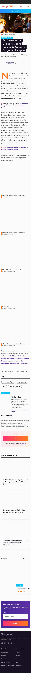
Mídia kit (18, 665)
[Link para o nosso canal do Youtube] (11, 643)
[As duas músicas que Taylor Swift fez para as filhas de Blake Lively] (15, 468)
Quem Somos (5, 648)
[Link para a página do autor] (3, 63)
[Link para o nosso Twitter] (8, 643)
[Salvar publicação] (27, 480)
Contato (3, 655)
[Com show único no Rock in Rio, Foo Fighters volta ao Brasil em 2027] (15, 499)
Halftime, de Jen (16, 356)
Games (18, 652)
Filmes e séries (19, 648)
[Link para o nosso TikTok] (14, 643)
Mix (17, 662)
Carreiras (4, 659)
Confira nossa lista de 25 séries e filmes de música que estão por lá (15, 105)
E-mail (4, 612)
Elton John (24, 363)
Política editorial (5, 662)
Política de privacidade (7, 665)
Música (18, 655)
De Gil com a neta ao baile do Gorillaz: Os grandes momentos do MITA (14, 148)
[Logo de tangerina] (7, 6)
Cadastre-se (22, 443)
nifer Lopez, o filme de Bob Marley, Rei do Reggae (15, 358)
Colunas (18, 659)
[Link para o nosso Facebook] (2, 643)
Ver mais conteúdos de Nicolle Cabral (19, 410)
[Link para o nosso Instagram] (5, 643)
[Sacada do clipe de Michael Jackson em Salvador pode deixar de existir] (15, 529)
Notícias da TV (5, 652)
